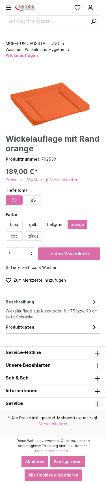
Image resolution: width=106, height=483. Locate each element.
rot (14, 236)
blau (14, 224)
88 (33, 200)
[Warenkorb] (98, 5)
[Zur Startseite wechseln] (25, 7)
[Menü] (10, 7)
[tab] (52, 308)
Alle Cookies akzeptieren (53, 475)
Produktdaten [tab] (20, 327)
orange (77, 224)
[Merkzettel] (77, 7)
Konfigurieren (68, 461)
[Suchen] (93, 21)
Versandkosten (53, 423)
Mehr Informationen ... (53, 451)
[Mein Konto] (90, 7)
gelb (33, 224)
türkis (33, 236)
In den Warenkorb (69, 253)
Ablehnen (34, 461)
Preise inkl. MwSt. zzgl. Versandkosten (42, 179)
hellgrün (54, 224)
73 (14, 200)
